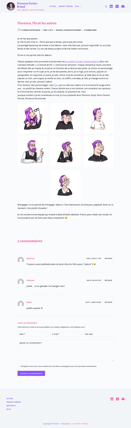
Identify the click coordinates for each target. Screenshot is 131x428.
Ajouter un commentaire (30, 343)
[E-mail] (122, 6)
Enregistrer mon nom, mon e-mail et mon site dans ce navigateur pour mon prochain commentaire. (59, 366)
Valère (29, 302)
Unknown (30, 258)
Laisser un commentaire (31, 373)
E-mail (55, 334)
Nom (22, 334)
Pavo (56, 85)
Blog (9, 409)
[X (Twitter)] (117, 6)
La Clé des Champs (80, 423)
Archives (59, 30)
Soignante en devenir (72, 30)
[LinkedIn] (111, 6)
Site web (89, 334)
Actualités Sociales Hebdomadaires (82, 61)
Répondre (108, 258)
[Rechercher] (106, 6)
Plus (77, 6)
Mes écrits (11, 406)
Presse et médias (65, 6)
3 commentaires (90, 30)
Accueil (53, 6)
